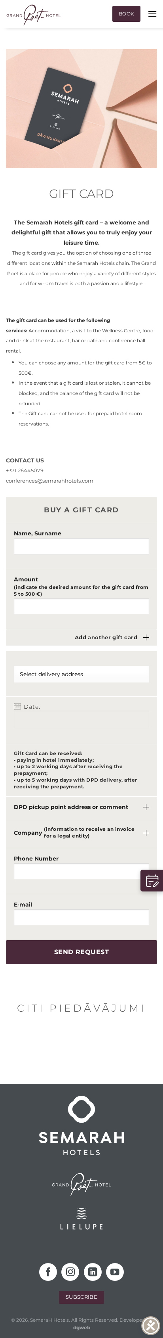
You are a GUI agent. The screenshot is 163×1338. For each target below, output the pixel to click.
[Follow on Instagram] (70, 1272)
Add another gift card (106, 637)
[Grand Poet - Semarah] (33, 15)
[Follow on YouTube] (115, 1272)
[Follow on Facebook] (48, 1272)
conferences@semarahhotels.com (49, 480)
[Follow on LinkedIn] (93, 1272)
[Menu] (152, 13)
